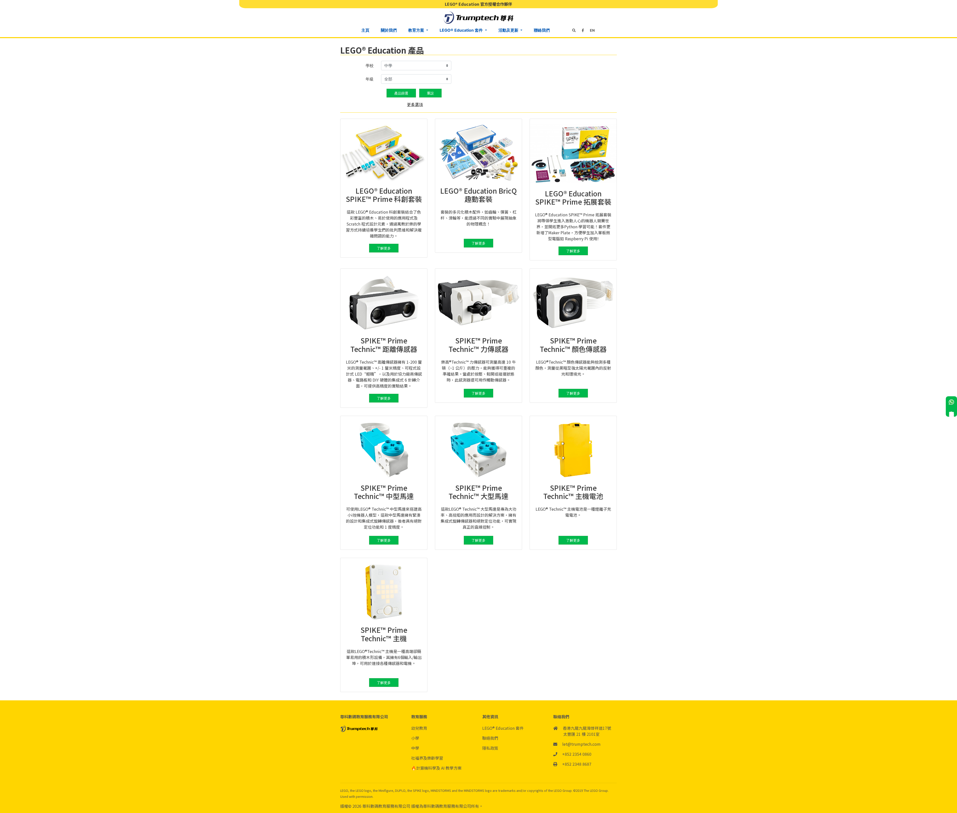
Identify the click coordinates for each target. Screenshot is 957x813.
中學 (415, 748)
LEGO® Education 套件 (503, 728)
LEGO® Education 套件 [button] (462, 30)
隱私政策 (490, 748)
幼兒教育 (419, 728)
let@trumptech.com (581, 744)
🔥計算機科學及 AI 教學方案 (436, 768)
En (592, 30)
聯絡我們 (542, 30)
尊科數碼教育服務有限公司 (386, 806)
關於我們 (389, 30)
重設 (430, 93)
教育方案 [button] (416, 30)
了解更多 (384, 248)
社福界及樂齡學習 (427, 758)
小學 (415, 738)
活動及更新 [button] (508, 30)
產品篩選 (401, 93)
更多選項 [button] (415, 104)
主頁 (365, 30)
